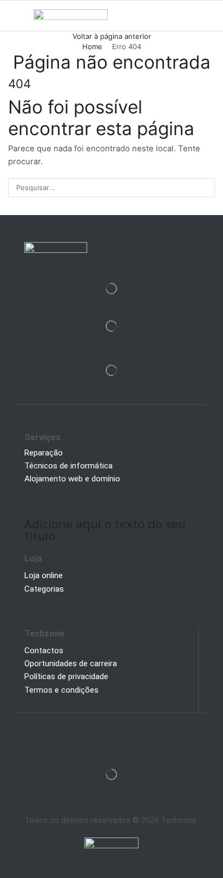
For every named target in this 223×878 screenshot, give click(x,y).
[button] (12, 15)
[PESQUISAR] (205, 187)
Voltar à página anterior (112, 36)
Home (92, 46)
